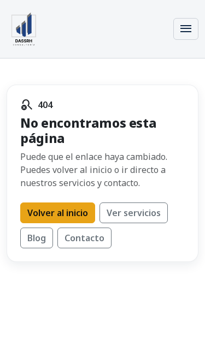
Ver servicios (134, 213)
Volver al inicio (57, 213)
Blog (36, 238)
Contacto (84, 238)
